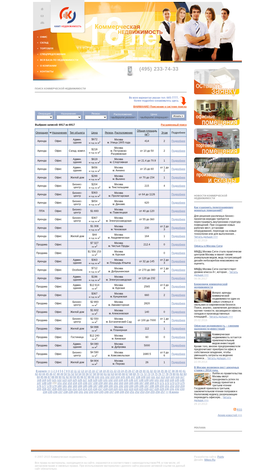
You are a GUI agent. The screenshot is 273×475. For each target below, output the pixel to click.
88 (52, 377)
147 (39, 383)
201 (167, 386)
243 (91, 391)
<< (49, 371)
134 (121, 380)
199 (157, 386)
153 (70, 383)
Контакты (47, 71)
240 (76, 391)
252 (137, 391)
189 (105, 386)
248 (117, 391)
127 (85, 380)
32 (151, 371)
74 (152, 374)
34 (158, 371)
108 (138, 377)
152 (64, 383)
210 (64, 389)
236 (55, 391)
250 (127, 391)
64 (116, 374)
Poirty (220, 456)
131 (105, 380)
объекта (77, 132)
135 (126, 380)
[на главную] (42, 9)
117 (182, 377)
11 (75, 371)
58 (94, 374)
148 (44, 383)
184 (80, 386)
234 (45, 391)
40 (180, 371)
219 (110, 389)
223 (131, 389)
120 (49, 380)
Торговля (46, 48)
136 (131, 380)
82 (181, 374)
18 (100, 371)
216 (95, 389)
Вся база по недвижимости (59, 60)
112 (158, 377)
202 (172, 386)
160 (105, 383)
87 (49, 377)
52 (72, 374)
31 (147, 371)
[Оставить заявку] (217, 95)
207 (49, 389)
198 (152, 386)
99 (92, 377)
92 (67, 377)
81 (177, 374)
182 (70, 386)
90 (60, 377)
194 (131, 386)
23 (118, 371)
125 (75, 380)
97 (85, 377)
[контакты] (42, 16)
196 (141, 386)
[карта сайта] (42, 23)
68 (130, 374)
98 (89, 377)
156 (85, 383)
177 (44, 386)
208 (54, 389)
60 (101, 374)
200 (162, 386)
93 (71, 377)
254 (147, 391)
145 (177, 380)
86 (45, 377)
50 (65, 374)
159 (100, 383)
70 (137, 374)
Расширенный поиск (174, 124)
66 (123, 374)
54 (79, 374)
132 (110, 380)
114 (168, 377)
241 (81, 391)
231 (172, 389)
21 (111, 371)
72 (145, 374)
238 (65, 391)
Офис (43, 37)
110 (148, 377)
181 (64, 386)
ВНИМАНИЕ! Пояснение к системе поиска (160, 106)
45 (47, 374)
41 (184, 371)
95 (78, 377)
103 (112, 377)
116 (177, 377)
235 (50, 391)
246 (106, 391)
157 (90, 383)
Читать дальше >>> (206, 236)
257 (163, 391)
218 (105, 389)
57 (90, 374)
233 (182, 389)
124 (69, 380)
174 (177, 383)
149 (49, 383)
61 (105, 374)
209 (59, 389)
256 (157, 391)
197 (146, 386)
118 (39, 380)
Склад (44, 42)
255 (152, 391)
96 (81, 377)
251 (132, 391)
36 (165, 371)
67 (127, 374)
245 (101, 391)
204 (182, 386)
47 (54, 374)
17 (97, 371)
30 (144, 371)
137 (136, 380)
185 (85, 386)
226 (146, 389)
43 (40, 374)
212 (75, 389)
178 (49, 386)
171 (162, 383)
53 (76, 374)
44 (43, 374)
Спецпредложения (52, 54)
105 (123, 377)
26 (129, 371)
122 (59, 380)
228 (156, 389)
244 (96, 391)
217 (100, 389)
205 (39, 389)
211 (70, 389)
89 (56, 377)
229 (162, 389)
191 (116, 386)
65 (119, 374)
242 (86, 391)
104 (117, 377)
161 (111, 383)
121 (54, 380)
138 (141, 380)
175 (182, 383)
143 (167, 380)
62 (108, 374)
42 (36, 374)
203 (177, 386)
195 (136, 386)
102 (107, 377)
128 (90, 380)
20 (107, 371)
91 (63, 377)
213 (80, 389)
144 (172, 380)
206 (44, 389)
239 (70, 391)
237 (60, 391)
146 (182, 380)
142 (162, 380)
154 (75, 383)
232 (177, 389)
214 (85, 389)
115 (172, 377)
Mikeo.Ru (209, 459)
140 (151, 380)
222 (126, 389)
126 (80, 380)
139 (146, 380)
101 (102, 377)
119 (44, 380)
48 (58, 374)
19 (104, 371)
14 (86, 371)
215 (90, 389)
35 (162, 371)
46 (50, 374)
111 (153, 377)
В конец (174, 391)
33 (155, 371)
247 (111, 391)
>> (167, 391)
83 (185, 374)
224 (136, 389)
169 (152, 383)
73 (148, 374)
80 (174, 374)
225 (141, 389)
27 (133, 371)
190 (111, 386)
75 (156, 374)
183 (75, 386)
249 (122, 391)
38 (173, 371)
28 (136, 371)
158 (95, 383)
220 (115, 389)
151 (59, 383)
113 (163, 377)
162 (116, 383)
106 (128, 377)
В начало (41, 371)
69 (134, 374)
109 (143, 377)
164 (126, 383)
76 (159, 374)
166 (136, 383)
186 (90, 386)
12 (78, 371)
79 (170, 374)
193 (126, 386)
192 (121, 386)
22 (115, 371)
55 (83, 374)
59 (98, 374)
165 (131, 383)
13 (82, 371)
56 (87, 374)
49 (61, 374)
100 (97, 377)
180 (59, 386)
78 (167, 374)
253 (142, 391)
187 (95, 386)
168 (146, 383)
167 (141, 383)
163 (121, 383)
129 (95, 380)
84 (38, 377)
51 (69, 374)
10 (71, 371)
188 (100, 386)
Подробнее (178, 141)
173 (172, 383)
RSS (239, 409)
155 (80, 383)
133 (115, 380)
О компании (48, 65)
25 (126, 371)
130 (100, 380)
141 (156, 380)
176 (39, 386)
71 (141, 374)
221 (121, 389)
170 (157, 383)
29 (140, 371)
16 (93, 371)
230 (167, 389)
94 (74, 377)
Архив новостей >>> (230, 415)
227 (151, 389)
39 (176, 371)
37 (169, 371)
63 (112, 374)
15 (89, 371)
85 (42, 377)
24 (122, 371)
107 (133, 377)
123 (64, 380)
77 (163, 374)
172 (167, 383)
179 (54, 386)
